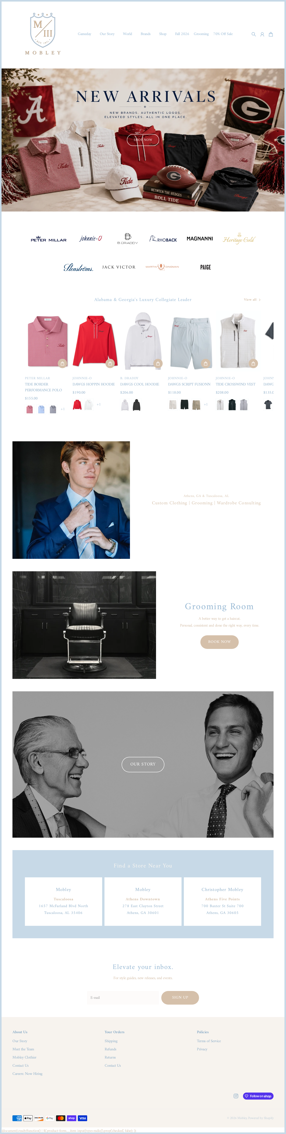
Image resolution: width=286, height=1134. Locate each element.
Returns (110, 1058)
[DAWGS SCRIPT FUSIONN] (190, 341)
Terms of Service (209, 1041)
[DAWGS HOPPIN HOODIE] (95, 341)
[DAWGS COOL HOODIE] (143, 341)
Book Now (219, 642)
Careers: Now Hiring (27, 1074)
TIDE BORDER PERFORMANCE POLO (43, 387)
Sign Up (180, 997)
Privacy (202, 1049)
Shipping (111, 1041)
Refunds (110, 1049)
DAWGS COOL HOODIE (139, 384)
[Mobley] (42, 34)
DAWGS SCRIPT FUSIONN (189, 384)
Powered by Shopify (261, 1118)
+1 (63, 409)
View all (250, 299)
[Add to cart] (62, 363)
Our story (143, 764)
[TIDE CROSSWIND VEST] (238, 341)
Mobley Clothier (24, 1058)
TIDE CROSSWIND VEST (235, 384)
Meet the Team (23, 1049)
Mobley (242, 1118)
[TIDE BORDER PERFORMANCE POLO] (47, 341)
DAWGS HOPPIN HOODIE (94, 384)
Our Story (19, 1041)
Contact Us (20, 1066)
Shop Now (143, 140)
